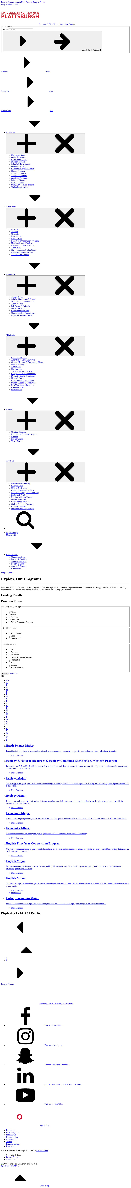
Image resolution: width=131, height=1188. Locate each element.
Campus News (17, 486)
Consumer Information (20, 502)
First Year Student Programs (22, 385)
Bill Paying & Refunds (20, 306)
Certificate (15, 620)
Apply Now (16, 248)
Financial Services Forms (21, 315)
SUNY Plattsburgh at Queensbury (25, 492)
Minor (13, 614)
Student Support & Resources (23, 383)
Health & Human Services (21, 657)
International (16, 236)
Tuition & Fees (17, 297)
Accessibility (11, 1139)
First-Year (15, 229)
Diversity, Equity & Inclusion (23, 376)
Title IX (9, 1142)
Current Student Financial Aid (23, 313)
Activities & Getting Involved (23, 360)
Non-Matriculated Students (22, 243)
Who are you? (12, 555)
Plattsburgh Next (18, 495)
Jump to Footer (39, 2)
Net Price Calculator (19, 308)
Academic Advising (19, 178)
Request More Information (22, 252)
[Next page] (20, 982)
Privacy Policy (12, 1157)
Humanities (15, 660)
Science (14, 665)
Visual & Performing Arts (21, 371)
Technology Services (19, 187)
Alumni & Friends (18, 566)
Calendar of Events (19, 357)
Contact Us (10, 1159)
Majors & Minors (18, 155)
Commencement (17, 387)
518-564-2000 (42, 1150)
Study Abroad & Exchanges (22, 185)
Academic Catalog (18, 173)
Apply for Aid (17, 304)
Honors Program (18, 171)
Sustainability (16, 390)
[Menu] (74, 24)
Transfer (14, 232)
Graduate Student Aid (20, 311)
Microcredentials (18, 162)
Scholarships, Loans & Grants (23, 299)
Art (12, 650)
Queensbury (16, 638)
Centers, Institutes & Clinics (22, 490)
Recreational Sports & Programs (24, 434)
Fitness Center (17, 439)
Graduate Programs (19, 159)
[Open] (45, 144)
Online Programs (18, 157)
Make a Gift (11, 535)
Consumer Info (12, 1137)
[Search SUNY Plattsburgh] (25, 528)
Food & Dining (17, 364)
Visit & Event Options (20, 255)
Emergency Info (12, 1132)
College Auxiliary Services (22, 504)
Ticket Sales (16, 441)
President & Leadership (20, 483)
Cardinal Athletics (18, 432)
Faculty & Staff (17, 564)
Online (13, 636)
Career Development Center (22, 169)
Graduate (15, 234)
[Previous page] (20, 936)
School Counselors (18, 561)
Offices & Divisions (19, 488)
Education (15, 655)
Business (14, 652)
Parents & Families (18, 559)
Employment (11, 1130)
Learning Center (17, 182)
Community (16, 568)
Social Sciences (17, 667)
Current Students (18, 557)
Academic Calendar (19, 176)
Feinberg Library (18, 180)
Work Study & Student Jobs (22, 301)
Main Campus (16, 633)
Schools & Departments (20, 164)
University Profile (18, 499)
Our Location (16, 369)
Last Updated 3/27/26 (10, 1166)
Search (6, 29)
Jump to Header (7, 2)
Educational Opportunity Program (25, 241)
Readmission (16, 238)
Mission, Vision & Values (21, 497)
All (7, 680)
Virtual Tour (16, 367)
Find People (11, 1135)
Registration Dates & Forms (22, 245)
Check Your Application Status (23, 250)
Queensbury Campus (19, 166)
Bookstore (10, 1146)
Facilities (14, 436)
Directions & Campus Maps (22, 509)
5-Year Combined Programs (22, 622)
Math (13, 662)
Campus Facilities (18, 506)
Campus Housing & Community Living (27, 362)
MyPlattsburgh (12, 533)
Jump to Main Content (23, 2)
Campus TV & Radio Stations (23, 374)
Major (13, 612)
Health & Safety (17, 378)
